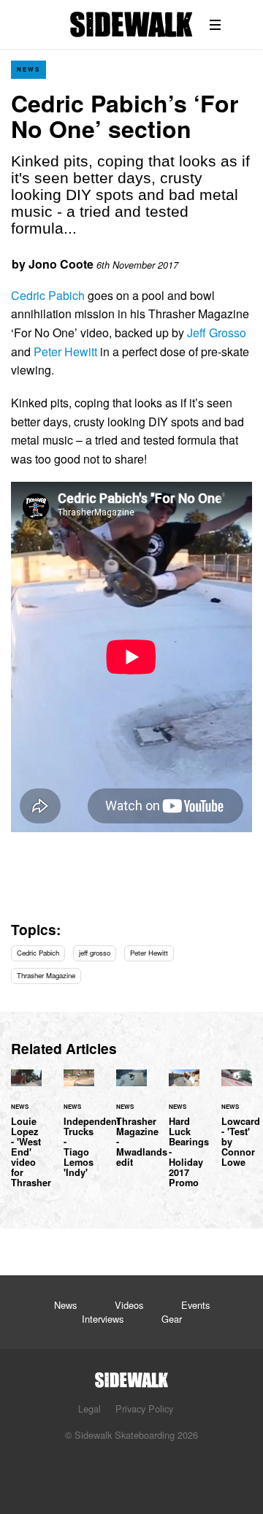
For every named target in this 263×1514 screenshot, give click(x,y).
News (28, 69)
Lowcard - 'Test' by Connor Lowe (236, 1127)
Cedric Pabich (48, 295)
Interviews (102, 1319)
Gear (171, 1319)
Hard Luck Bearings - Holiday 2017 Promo (184, 1137)
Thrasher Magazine (46, 975)
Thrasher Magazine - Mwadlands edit (131, 1127)
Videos (129, 1305)
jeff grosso (94, 953)
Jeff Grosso (216, 332)
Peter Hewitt (65, 351)
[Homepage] (131, 1375)
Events (195, 1305)
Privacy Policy (144, 1408)
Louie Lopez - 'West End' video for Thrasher (26, 1137)
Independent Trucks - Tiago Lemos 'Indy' (79, 1132)
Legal (89, 1408)
